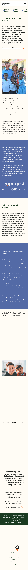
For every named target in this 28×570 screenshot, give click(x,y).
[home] (6, 3)
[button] (25, 3)
